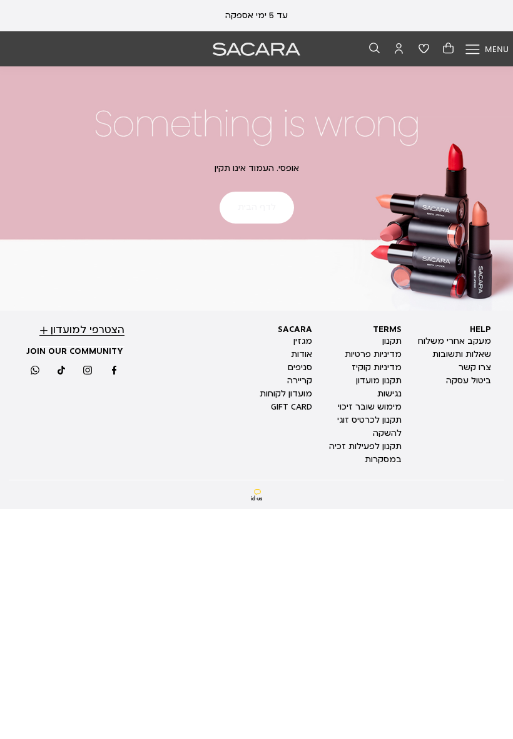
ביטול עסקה (468, 380)
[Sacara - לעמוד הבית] (256, 49)
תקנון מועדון (379, 380)
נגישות (389, 394)
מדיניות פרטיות (373, 354)
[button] (375, 49)
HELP (480, 329)
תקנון (392, 341)
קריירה (299, 380)
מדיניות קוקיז (377, 367)
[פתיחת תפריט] (487, 49)
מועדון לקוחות (286, 394)
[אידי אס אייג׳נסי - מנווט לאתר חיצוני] (256, 494)
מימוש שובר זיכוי (370, 407)
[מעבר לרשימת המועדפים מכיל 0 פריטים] (424, 49)
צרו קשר (475, 367)
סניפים (300, 367)
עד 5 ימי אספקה (256, 15)
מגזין (302, 341)
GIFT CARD (291, 407)
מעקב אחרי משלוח (454, 341)
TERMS (387, 329)
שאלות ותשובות (461, 354)
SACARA (295, 329)
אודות (301, 354)
